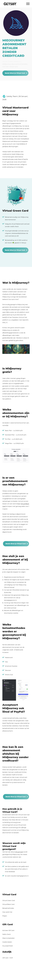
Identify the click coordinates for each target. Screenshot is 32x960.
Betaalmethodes (8, 908)
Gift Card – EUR (7, 958)
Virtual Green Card (8, 900)
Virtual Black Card (8, 904)
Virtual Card (19, 852)
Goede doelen (7, 942)
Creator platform (14, 61)
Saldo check (6, 934)
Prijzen (4, 916)
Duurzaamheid (7, 946)
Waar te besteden (8, 938)
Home (4, 61)
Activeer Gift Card (8, 930)
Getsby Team (11, 96)
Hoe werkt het (7, 912)
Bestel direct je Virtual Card (15, 73)
